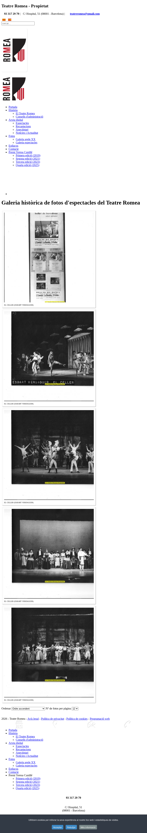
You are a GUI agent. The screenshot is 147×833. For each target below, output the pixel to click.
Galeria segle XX (25, 139)
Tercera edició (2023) (28, 161)
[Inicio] (19, 724)
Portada (13, 106)
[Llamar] (128, 724)
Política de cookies (76, 718)
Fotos (12, 136)
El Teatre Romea (25, 113)
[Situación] (55, 724)
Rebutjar (71, 827)
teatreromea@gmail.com (85, 13)
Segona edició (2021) (28, 158)
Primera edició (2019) (28, 155)
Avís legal (33, 718)
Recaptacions (23, 126)
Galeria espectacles (26, 142)
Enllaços (13, 145)
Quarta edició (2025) (27, 165)
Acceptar (57, 827)
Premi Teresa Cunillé (20, 152)
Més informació (88, 827)
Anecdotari (22, 129)
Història (13, 110)
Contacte (14, 148)
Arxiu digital (16, 119)
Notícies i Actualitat (27, 132)
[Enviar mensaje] (92, 724)
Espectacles (22, 123)
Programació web (100, 718)
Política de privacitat (52, 718)
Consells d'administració (29, 116)
